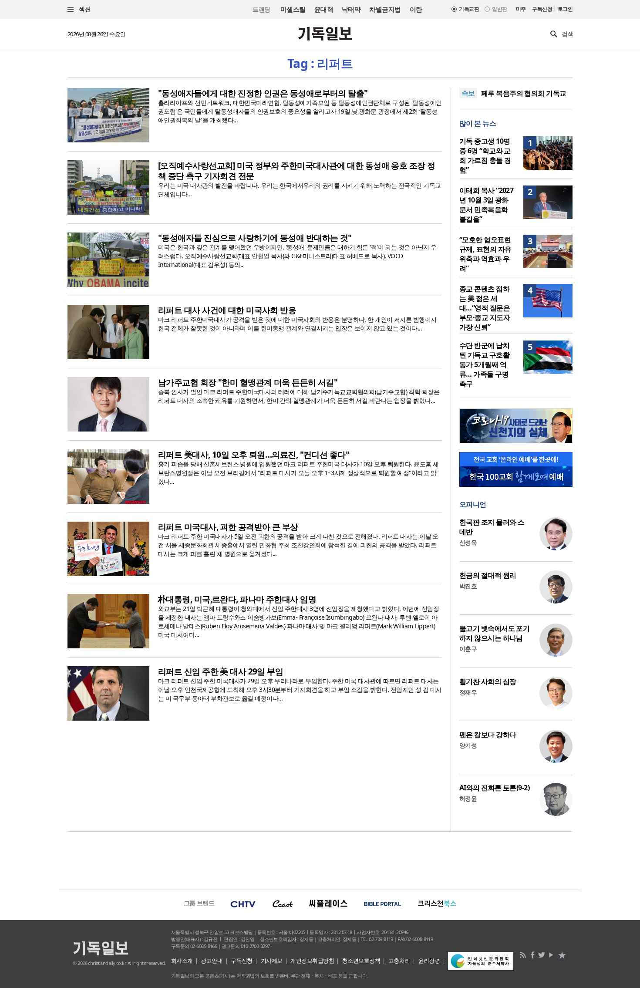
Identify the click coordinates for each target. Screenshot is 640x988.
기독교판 (469, 9)
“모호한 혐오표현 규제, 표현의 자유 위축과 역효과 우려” (485, 254)
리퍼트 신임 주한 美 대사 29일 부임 (220, 671)
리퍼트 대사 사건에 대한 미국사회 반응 (227, 310)
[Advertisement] (320, 859)
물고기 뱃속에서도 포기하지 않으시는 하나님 (494, 633)
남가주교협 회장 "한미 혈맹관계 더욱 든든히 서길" (247, 382)
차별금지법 (385, 9)
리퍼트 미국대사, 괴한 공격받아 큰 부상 (228, 527)
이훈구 (468, 648)
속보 (468, 93)
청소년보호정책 (361, 960)
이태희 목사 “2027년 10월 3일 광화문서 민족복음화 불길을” (486, 204)
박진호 (468, 586)
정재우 (468, 692)
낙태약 (351, 9)
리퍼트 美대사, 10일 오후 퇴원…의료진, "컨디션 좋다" (253, 454)
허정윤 (468, 798)
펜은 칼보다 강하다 (487, 734)
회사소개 (182, 960)
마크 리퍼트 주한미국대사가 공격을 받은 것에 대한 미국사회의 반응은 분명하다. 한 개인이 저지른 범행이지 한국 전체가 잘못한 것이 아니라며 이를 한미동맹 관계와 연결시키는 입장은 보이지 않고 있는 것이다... (297, 323)
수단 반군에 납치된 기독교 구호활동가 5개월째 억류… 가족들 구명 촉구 (484, 364)
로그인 (565, 9)
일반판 (499, 9)
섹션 (84, 9)
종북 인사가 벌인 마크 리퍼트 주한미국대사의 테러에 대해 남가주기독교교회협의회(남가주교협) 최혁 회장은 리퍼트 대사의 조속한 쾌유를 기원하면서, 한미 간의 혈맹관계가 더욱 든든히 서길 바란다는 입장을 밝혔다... (298, 396)
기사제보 (272, 960)
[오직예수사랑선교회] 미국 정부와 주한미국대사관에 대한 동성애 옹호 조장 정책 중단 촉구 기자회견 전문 (296, 171)
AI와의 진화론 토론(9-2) (494, 787)
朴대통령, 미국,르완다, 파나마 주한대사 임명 (237, 599)
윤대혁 (323, 9)
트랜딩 (261, 9)
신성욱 (468, 542)
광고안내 (211, 960)
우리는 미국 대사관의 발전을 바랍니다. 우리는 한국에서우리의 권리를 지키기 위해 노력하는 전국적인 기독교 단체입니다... (299, 189)
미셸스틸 (293, 9)
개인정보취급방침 (312, 960)
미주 (521, 9)
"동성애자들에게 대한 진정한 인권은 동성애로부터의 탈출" (263, 93)
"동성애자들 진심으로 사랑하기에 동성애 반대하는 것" (255, 237)
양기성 (468, 745)
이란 (416, 9)
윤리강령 (429, 960)
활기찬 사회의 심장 (487, 681)
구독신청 (542, 9)
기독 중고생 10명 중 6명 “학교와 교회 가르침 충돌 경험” (485, 155)
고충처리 (399, 960)
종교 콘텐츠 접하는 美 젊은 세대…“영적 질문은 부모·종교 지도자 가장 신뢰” (484, 308)
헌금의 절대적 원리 (487, 575)
